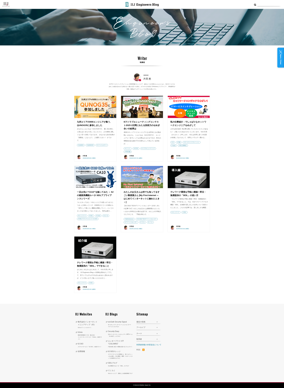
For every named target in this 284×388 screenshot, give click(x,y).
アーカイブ (140, 327)
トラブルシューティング (149, 148)
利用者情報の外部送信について (148, 345)
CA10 (98, 215)
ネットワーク (82, 215)
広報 (179, 142)
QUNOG (81, 145)
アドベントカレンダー (131, 222)
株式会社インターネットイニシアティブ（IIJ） (87, 324)
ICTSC (136, 148)
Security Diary (120, 333)
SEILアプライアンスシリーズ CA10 (88, 218)
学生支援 (128, 151)
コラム (143, 222)
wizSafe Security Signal (119, 324)
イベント (128, 148)
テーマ (139, 333)
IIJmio (90, 335)
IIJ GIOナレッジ (120, 354)
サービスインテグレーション (192, 142)
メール (151, 222)
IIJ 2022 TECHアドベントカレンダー (147, 219)
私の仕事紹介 (183, 145)
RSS (138, 350)
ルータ (106, 215)
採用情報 (81, 351)
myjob (174, 145)
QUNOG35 (90, 145)
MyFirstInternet (129, 219)
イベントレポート (102, 145)
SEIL (91, 215)
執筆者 (139, 339)
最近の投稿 (140, 322)
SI (173, 142)
